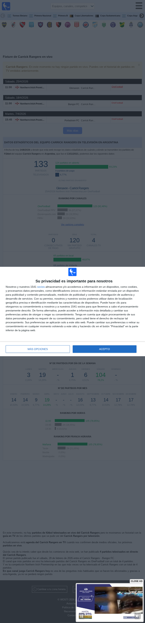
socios (41, 286)
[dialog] (72, 311)
